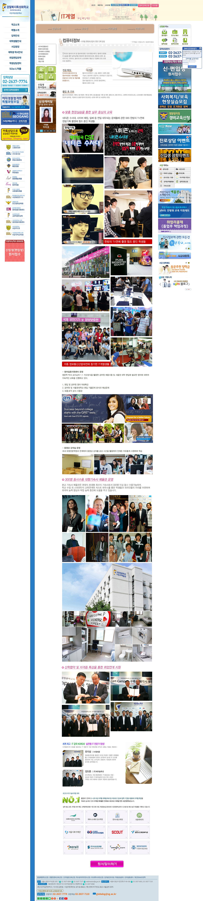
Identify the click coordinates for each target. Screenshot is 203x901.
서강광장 (15, 47)
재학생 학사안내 (15, 52)
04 (48, 131)
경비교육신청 (144, 5)
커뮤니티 (135, 28)
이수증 (154, 5)
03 (44, 131)
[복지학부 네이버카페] (44, 898)
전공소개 (54, 28)
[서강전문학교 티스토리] (52, 898)
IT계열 (134, 42)
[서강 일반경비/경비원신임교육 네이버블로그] (49, 898)
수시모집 (15, 30)
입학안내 (15, 35)
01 (38, 131)
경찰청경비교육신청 (55, 877)
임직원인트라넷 (109, 877)
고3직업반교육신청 (69, 877)
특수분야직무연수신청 (83, 877)
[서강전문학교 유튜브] (65, 898)
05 (51, 131)
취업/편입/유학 (15, 58)
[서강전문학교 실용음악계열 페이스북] (63, 898)
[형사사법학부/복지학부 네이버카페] (41, 898)
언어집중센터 (129, 877)
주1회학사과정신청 (97, 877)
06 (54, 131)
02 (41, 131)
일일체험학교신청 (42, 877)
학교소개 (15, 24)
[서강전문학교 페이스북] (60, 898)
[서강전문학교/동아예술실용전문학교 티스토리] (55, 898)
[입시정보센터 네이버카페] (47, 898)
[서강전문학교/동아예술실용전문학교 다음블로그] (57, 898)
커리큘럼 (108, 28)
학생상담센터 (15, 63)
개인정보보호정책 (139, 877)
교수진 (81, 28)
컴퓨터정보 (150, 42)
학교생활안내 (15, 41)
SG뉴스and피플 (15, 69)
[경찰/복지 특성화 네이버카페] (38, 898)
